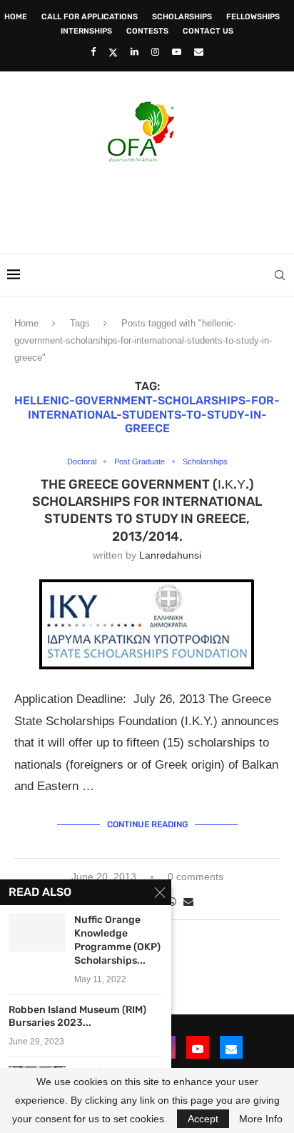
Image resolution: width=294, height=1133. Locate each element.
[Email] (198, 51)
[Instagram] (155, 51)
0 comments (195, 876)
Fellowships (253, 16)
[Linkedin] (134, 51)
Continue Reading (147, 824)
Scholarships (182, 16)
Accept (203, 1118)
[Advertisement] (150, 203)
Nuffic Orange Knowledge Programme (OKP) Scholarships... (117, 940)
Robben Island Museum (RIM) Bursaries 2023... (77, 1016)
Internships (86, 31)
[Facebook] (93, 51)
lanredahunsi (170, 555)
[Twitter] (113, 52)
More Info (261, 1119)
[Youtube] (176, 51)
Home (15, 16)
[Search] (280, 275)
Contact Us (208, 31)
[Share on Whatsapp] (172, 901)
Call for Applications (89, 16)
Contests (147, 31)
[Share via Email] (188, 901)
